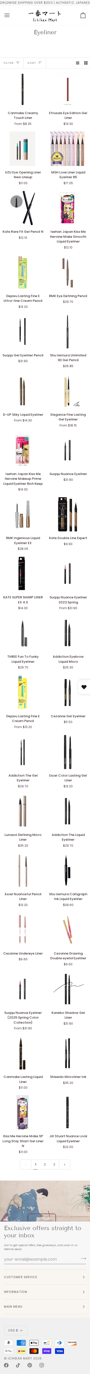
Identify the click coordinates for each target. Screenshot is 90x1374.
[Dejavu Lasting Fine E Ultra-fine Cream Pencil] (22, 272)
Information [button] (15, 1292)
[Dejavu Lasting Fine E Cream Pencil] (22, 692)
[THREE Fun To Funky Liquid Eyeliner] (22, 633)
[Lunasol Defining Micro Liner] (22, 811)
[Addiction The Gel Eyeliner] (22, 752)
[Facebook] (6, 1365)
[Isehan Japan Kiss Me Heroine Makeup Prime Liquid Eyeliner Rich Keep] (22, 450)
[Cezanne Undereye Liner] (22, 929)
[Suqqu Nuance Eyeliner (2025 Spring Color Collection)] (22, 989)
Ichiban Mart (20, 1358)
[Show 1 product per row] (78, 63)
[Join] (82, 1259)
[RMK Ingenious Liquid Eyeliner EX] (22, 514)
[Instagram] (42, 1365)
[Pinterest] (30, 1365)
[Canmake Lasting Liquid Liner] (22, 1053)
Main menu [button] (13, 1306)
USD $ (13, 1330)
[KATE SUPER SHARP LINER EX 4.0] (22, 573)
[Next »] (64, 1165)
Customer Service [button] (20, 1277)
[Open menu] (7, 15)
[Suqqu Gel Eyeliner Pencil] (22, 331)
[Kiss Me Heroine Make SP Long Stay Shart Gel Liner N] (22, 1112)
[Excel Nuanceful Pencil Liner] (22, 870)
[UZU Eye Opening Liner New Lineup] (22, 148)
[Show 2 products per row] (86, 63)
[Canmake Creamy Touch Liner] (22, 89)
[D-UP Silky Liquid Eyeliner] (22, 391)
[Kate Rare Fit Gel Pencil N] (22, 208)
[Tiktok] (18, 1365)
